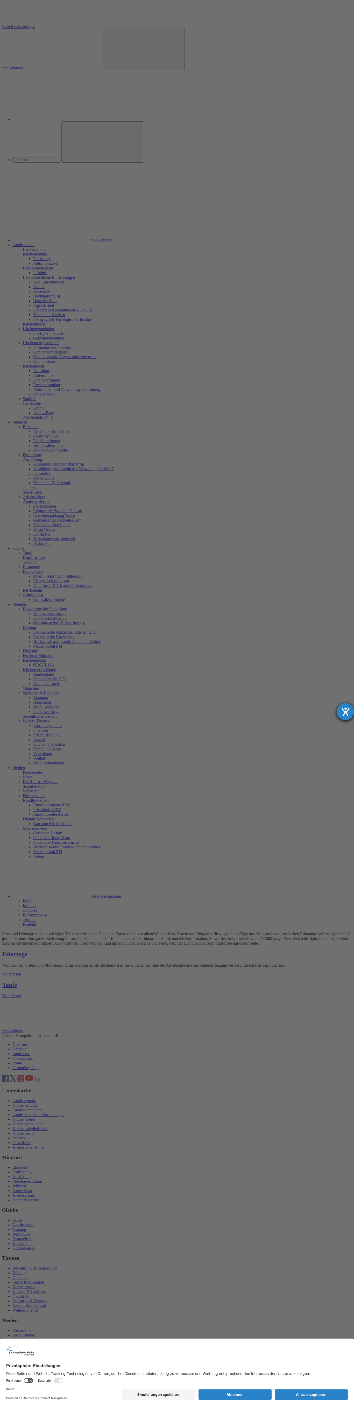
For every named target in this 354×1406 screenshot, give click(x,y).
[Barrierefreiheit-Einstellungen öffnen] (345, 711)
